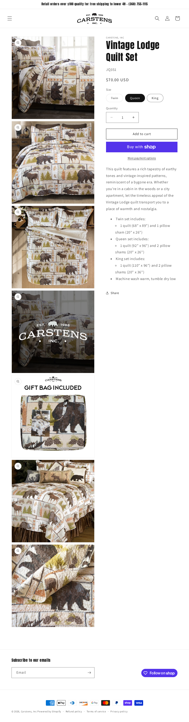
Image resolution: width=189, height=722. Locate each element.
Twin (117, 99)
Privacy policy (118, 711)
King (155, 98)
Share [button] (115, 293)
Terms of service (96, 711)
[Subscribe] (89, 672)
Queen (135, 98)
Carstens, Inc (29, 711)
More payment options (142, 158)
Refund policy (74, 711)
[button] (10, 18)
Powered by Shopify (49, 711)
